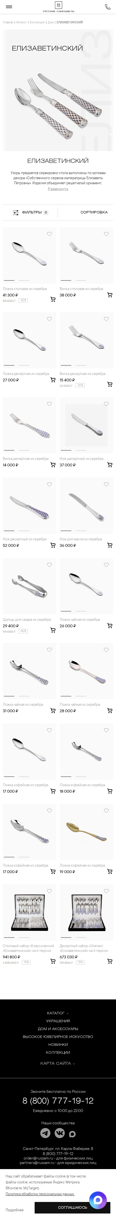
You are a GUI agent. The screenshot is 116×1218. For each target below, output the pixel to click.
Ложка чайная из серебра (80, 620)
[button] (9, 280)
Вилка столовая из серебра (81, 289)
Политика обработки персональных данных (40, 1194)
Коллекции (37, 22)
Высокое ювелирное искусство (58, 1037)
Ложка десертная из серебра (26, 374)
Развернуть (58, 189)
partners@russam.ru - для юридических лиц (58, 1163)
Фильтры (34, 212)
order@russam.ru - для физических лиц (58, 1158)
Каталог (21, 22)
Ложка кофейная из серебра (25, 785)
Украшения (58, 1021)
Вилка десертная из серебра (82, 374)
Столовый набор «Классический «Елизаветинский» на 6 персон (28, 948)
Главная (8, 22)
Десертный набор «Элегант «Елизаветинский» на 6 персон (84, 948)
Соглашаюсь (72, 1207)
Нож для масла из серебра (81, 539)
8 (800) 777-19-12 (58, 1101)
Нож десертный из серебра (81, 459)
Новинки (58, 1044)
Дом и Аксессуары (58, 1029)
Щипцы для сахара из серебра (27, 620)
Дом (50, 22)
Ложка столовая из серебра (25, 289)
